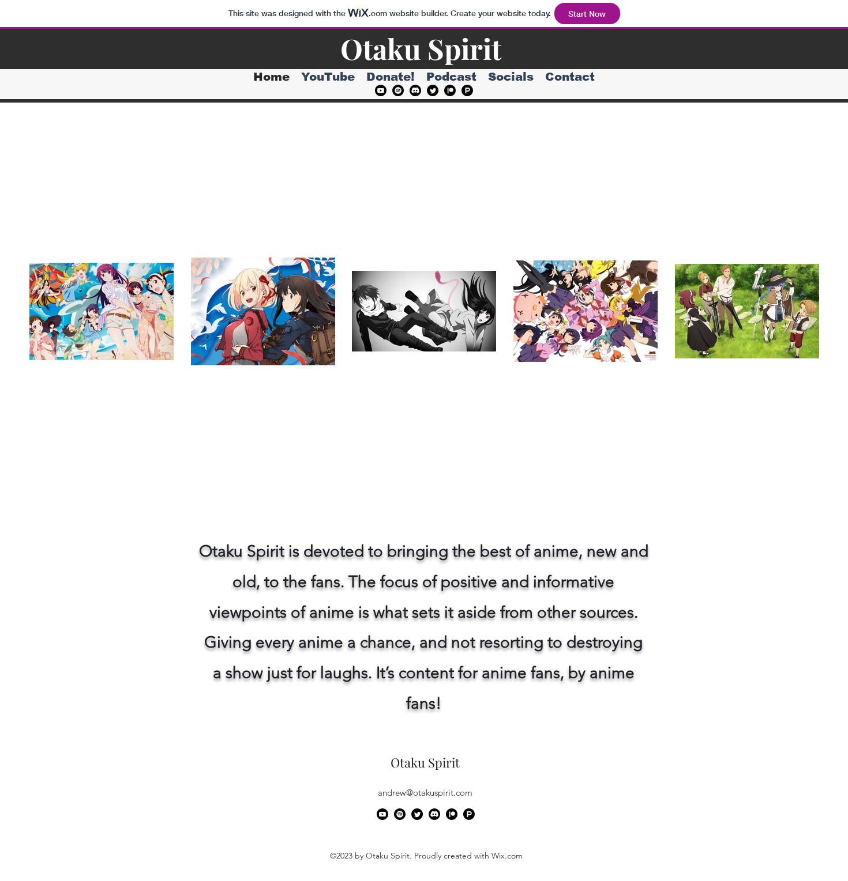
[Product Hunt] (467, 90)
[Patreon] (450, 90)
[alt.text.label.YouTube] (381, 90)
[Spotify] (398, 90)
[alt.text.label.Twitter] (432, 90)
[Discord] (415, 90)
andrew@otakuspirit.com (425, 792)
